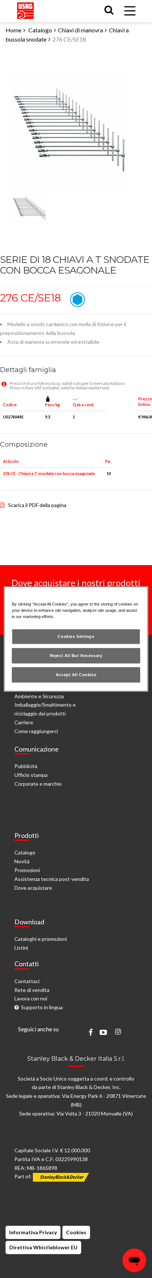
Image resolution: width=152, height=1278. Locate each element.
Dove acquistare (33, 888)
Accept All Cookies (76, 674)
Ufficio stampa (31, 775)
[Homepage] (25, 9)
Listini (21, 948)
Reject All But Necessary (76, 655)
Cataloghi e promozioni (40, 939)
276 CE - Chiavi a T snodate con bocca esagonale (49, 473)
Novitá (22, 861)
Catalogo (40, 29)
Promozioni (27, 870)
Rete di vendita (31, 990)
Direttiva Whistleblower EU (43, 1247)
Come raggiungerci (36, 731)
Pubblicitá (25, 766)
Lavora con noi (30, 998)
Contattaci (26, 981)
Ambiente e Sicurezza (39, 696)
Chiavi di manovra (80, 29)
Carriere (23, 722)
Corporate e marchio (38, 784)
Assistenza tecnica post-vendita (51, 879)
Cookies (76, 1232)
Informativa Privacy (33, 1232)
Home (13, 29)
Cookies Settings (76, 636)
